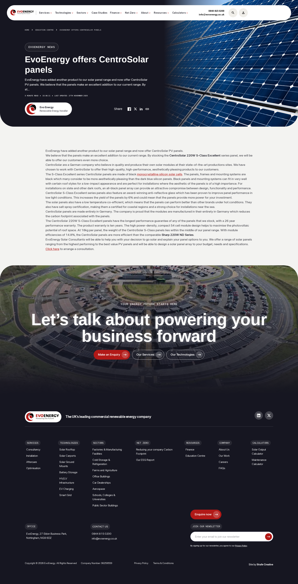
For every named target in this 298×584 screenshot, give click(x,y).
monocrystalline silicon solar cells (159, 174)
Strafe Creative (265, 564)
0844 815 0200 (216, 10)
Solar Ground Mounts (66, 464)
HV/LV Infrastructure (66, 480)
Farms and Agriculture (104, 470)
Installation (32, 455)
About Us (224, 449)
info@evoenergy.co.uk (211, 14)
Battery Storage (68, 472)
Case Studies (99, 13)
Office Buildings (101, 476)
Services (44, 13)
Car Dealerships (101, 482)
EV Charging (66, 489)
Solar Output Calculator (259, 451)
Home (27, 30)
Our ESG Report (145, 460)
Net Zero (130, 13)
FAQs (222, 468)
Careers (223, 462)
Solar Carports (67, 455)
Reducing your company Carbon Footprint (154, 451)
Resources (160, 13)
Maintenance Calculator (259, 462)
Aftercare (31, 462)
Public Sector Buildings (105, 505)
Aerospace (98, 489)
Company (224, 443)
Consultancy (33, 449)
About (144, 13)
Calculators (179, 13)
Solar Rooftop (67, 449)
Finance (115, 13)
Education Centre (44, 30)
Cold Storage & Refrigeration (101, 462)
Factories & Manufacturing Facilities (107, 451)
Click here (52, 249)
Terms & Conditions (163, 563)
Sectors (81, 13)
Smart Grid (65, 495)
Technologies (63, 13)
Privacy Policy (241, 546)
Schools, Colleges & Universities (103, 497)
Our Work (224, 455)
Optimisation (33, 468)
